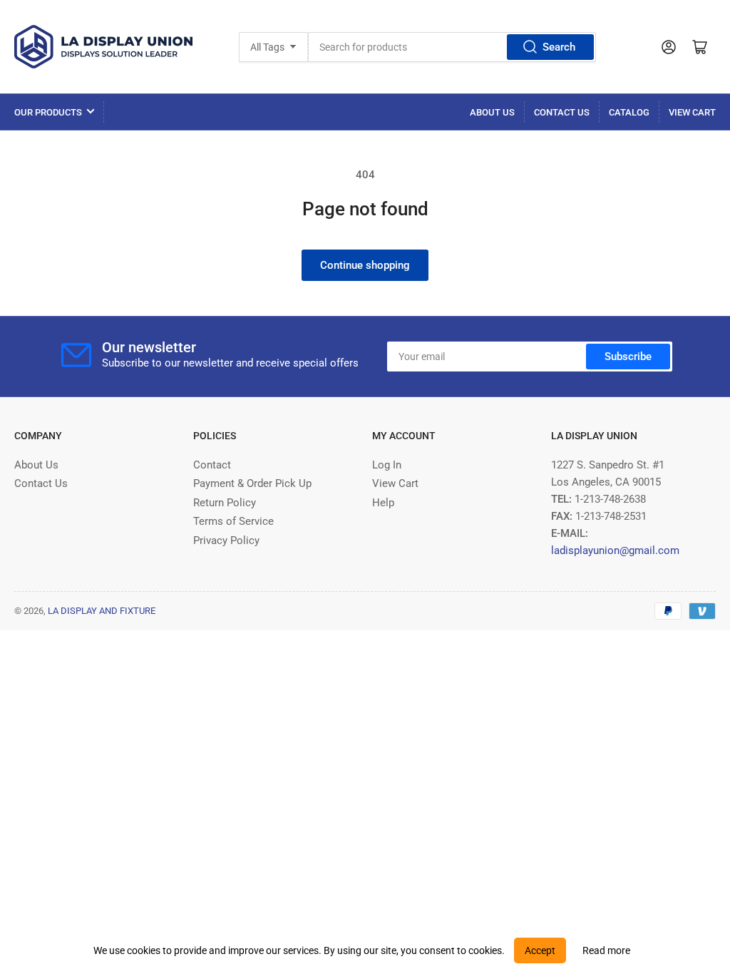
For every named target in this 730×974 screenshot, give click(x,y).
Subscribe (628, 356)
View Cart (692, 112)
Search (559, 47)
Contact (212, 464)
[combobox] (452, 47)
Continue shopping (365, 265)
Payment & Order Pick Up (252, 483)
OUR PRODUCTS (48, 112)
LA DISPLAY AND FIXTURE (101, 610)
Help (383, 502)
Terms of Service (233, 521)
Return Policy (224, 502)
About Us (492, 112)
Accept (540, 950)
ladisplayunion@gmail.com (615, 550)
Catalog (629, 112)
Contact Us (562, 112)
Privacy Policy (226, 540)
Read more (606, 950)
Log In (386, 464)
